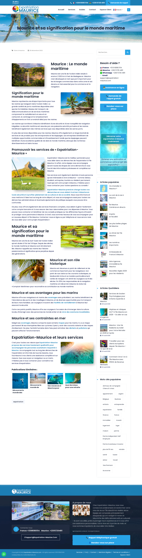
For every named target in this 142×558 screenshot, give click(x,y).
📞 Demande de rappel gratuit (113, 97)
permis (116, 431)
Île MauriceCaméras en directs (117, 205)
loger (117, 426)
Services (71, 10)
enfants (106, 404)
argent (121, 394)
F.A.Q (86, 552)
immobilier (107, 420)
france (116, 415)
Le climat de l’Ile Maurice (115, 234)
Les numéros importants (114, 243)
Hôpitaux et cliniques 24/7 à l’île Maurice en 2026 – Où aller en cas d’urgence (113, 313)
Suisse (115, 455)
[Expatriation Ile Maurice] (25, 10)
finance (105, 415)
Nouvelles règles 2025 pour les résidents (118, 272)
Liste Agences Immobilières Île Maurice (115, 264)
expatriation (18, 402)
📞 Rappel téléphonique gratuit (101, 537)
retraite (121, 449)
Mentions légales (105, 552)
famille (119, 410)
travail (115, 460)
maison (105, 431)
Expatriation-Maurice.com (33, 552)
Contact (92, 10)
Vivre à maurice (19, 50)
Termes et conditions (121, 552)
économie (106, 471)
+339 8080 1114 (82, 3)
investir (119, 420)
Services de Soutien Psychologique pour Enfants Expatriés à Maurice (112, 297)
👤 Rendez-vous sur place (113, 107)
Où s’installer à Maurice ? (115, 187)
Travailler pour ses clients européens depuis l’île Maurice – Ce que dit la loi (113, 345)
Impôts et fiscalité (113, 215)
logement (106, 426)
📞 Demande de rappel (118, 3)
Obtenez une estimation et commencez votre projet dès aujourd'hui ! (113, 162)
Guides (82, 10)
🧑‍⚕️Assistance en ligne (113, 87)
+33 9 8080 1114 (116, 67)
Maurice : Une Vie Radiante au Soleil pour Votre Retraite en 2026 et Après (112, 329)
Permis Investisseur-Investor (113, 444)
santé (105, 455)
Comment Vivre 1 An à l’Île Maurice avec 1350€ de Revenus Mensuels (113, 361)
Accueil (61, 10)
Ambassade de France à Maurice (116, 253)
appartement (108, 394)
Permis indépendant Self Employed (112, 437)
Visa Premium (108, 465)
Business (118, 399)
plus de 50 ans (108, 449)
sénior (105, 460)
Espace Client (105, 10)
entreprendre (119, 404)
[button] (40, 537)
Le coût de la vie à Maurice (116, 196)
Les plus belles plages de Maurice (118, 224)
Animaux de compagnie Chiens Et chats (111, 387)
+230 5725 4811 (98, 3)
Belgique (106, 399)
